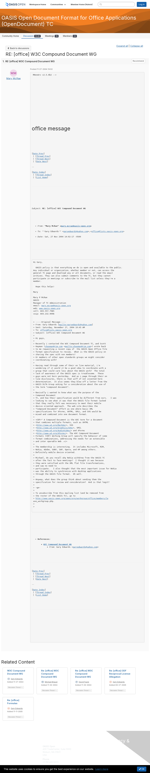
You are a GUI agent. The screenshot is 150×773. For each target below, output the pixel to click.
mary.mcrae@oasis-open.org (75, 226)
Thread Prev (42, 156)
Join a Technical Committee (89, 755)
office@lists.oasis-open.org (107, 231)
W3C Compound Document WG (58, 544)
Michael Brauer (51, 682)
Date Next (41, 161)
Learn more (101, 769)
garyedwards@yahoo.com (75, 231)
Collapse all (136, 45)
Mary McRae (13, 78)
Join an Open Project (86, 750)
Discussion (31, 36)
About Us (114, 751)
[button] (58, 4)
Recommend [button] (138, 61)
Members (69, 36)
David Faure (84, 682)
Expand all (122, 45)
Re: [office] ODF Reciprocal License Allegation (119, 673)
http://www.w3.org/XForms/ (51, 433)
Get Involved (82, 746)
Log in (142, 4)
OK (142, 769)
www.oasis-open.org (49, 308)
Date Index (39, 172)
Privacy (113, 754)
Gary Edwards (17, 679)
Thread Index (43, 175)
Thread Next (42, 159)
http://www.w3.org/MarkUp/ (51, 425)
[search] (101, 4)
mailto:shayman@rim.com (78, 346)
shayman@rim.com (54, 346)
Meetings (51, 36)
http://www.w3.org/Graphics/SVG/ (55, 428)
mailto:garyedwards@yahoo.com (75, 325)
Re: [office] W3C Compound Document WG (50, 673)
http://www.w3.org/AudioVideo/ (54, 430)
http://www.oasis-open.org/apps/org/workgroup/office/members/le (72, 498)
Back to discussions (19, 48)
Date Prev (38, 153)
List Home (41, 177)
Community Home (10, 36)
